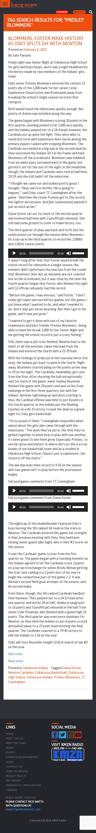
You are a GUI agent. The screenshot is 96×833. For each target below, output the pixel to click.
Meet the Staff (16, 743)
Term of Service (17, 771)
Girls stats (15, 654)
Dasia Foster (71, 668)
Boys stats (15, 661)
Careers (11, 790)
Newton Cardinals (21, 672)
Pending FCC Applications (23, 785)
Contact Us (14, 766)
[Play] (14, 253)
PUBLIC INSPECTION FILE (21, 797)
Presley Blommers (67, 677)
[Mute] (68, 253)
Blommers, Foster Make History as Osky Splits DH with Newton (45, 41)
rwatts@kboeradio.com (23, 809)
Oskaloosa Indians (35, 668)
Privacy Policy (16, 776)
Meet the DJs (14, 738)
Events (10, 752)
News (9, 747)
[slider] (79, 253)
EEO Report (13, 780)
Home (10, 733)
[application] (48, 253)
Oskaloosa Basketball (51, 672)
